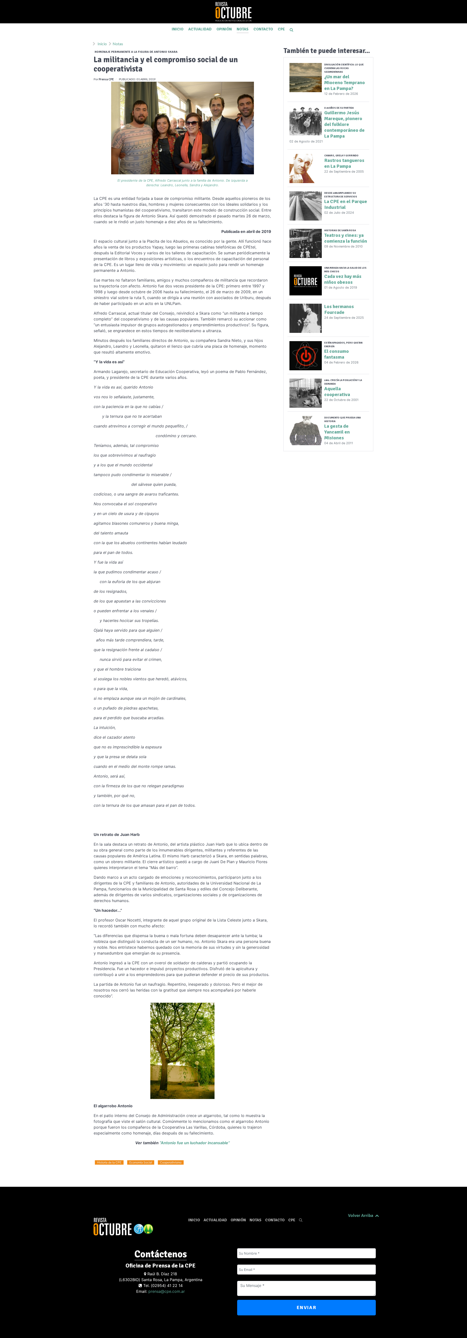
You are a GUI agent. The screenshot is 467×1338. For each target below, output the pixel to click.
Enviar (306, 1307)
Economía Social (140, 1162)
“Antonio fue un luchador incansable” (195, 1142)
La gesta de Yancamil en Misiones (337, 432)
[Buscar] (292, 29)
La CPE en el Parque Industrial (345, 204)
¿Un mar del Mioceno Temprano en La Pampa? (344, 82)
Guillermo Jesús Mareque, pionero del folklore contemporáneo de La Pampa (344, 124)
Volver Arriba (361, 1215)
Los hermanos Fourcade (339, 309)
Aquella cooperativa (337, 392)
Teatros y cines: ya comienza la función (345, 238)
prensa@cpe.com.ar (166, 1291)
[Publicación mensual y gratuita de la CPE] (233, 11)
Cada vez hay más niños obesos (342, 279)
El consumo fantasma (336, 354)
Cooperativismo (170, 1162)
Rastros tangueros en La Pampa (344, 163)
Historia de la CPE (109, 1162)
